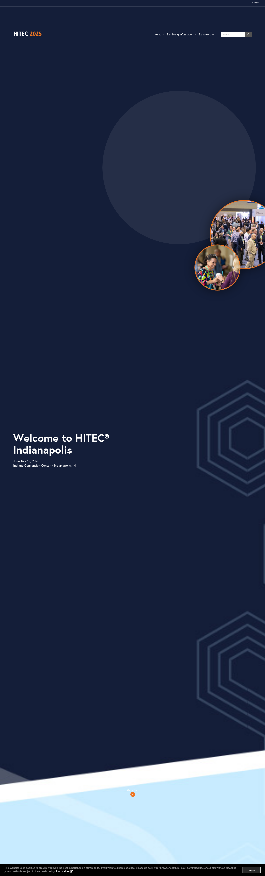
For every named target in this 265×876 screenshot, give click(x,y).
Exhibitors (205, 34)
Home (157, 34)
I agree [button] (251, 870)
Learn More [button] (62, 871)
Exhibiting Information (180, 34)
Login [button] (256, 3)
